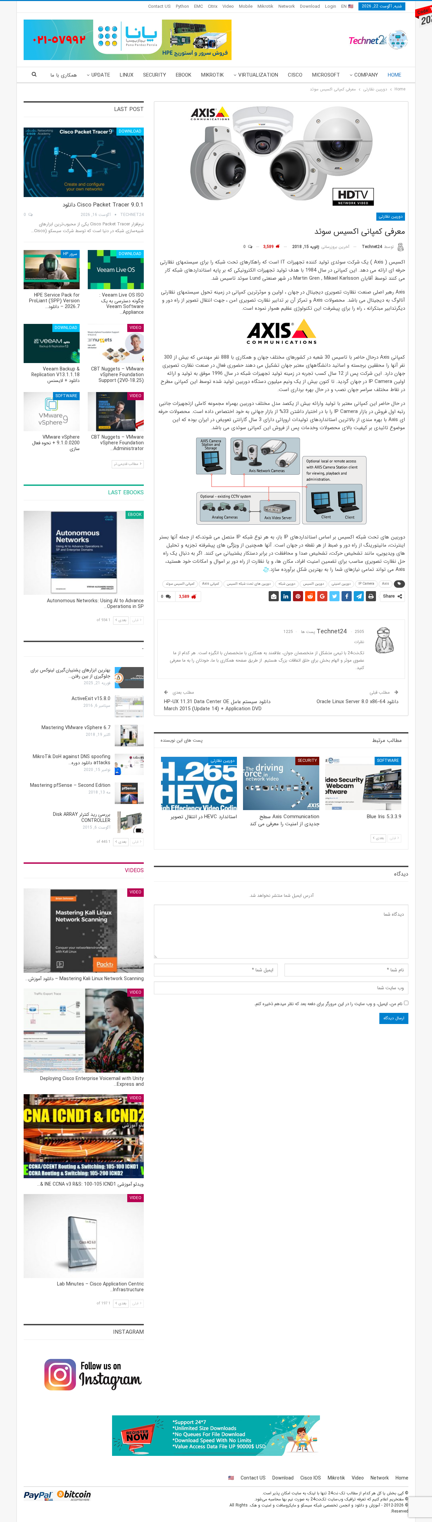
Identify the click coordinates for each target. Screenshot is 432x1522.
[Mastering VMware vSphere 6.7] (129, 735)
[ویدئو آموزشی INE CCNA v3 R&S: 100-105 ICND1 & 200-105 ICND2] (84, 1136)
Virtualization (258, 75)
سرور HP (70, 254)
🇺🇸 (231, 1478)
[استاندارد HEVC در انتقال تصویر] (199, 783)
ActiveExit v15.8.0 (91, 698)
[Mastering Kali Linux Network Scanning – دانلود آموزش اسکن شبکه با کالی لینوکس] (84, 930)
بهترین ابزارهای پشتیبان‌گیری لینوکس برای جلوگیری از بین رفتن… (70, 673)
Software (388, 760)
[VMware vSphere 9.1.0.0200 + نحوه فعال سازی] (52, 411)
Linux (126, 75)
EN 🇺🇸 (347, 6)
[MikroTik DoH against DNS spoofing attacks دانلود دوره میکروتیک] (129, 764)
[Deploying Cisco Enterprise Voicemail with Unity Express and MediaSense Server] (84, 1031)
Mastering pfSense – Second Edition (70, 785)
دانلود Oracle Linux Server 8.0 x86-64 (357, 702)
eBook (183, 75)
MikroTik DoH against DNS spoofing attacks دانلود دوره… (71, 760)
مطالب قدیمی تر (126, 464)
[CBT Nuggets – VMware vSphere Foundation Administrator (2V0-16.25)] (116, 411)
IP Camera (366, 583)
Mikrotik (265, 6)
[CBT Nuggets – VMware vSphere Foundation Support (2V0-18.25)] (116, 343)
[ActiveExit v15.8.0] (129, 706)
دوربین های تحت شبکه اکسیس (249, 583)
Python (182, 6)
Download (310, 6)
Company (366, 75)
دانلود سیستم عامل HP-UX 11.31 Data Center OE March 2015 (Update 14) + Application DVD (217, 705)
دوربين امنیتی (341, 583)
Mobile (245, 6)
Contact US (159, 6)
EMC (198, 6)
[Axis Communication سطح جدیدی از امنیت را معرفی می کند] (281, 783)
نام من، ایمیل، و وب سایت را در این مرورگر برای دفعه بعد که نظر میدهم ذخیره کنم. (328, 1003)
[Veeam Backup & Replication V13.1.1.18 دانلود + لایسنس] (52, 343)
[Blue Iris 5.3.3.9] (363, 783)
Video (228, 6)
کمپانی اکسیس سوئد (180, 583)
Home (394, 75)
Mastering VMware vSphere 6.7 (76, 727)
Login (330, 6)
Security (154, 75)
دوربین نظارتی (391, 216)
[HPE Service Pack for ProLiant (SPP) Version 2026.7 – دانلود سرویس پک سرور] (52, 269)
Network (286, 6)
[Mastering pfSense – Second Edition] (129, 793)
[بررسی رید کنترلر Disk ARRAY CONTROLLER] (129, 822)
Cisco (295, 75)
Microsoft (326, 75)
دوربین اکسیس (313, 583)
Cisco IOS (310, 1478)
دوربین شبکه (286, 583)
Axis (385, 583)
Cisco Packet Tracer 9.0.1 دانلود (103, 205)
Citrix (212, 6)
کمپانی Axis (210, 583)
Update (100, 75)
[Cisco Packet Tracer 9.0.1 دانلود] (84, 162)
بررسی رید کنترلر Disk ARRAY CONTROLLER (81, 817)
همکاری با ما (63, 75)
